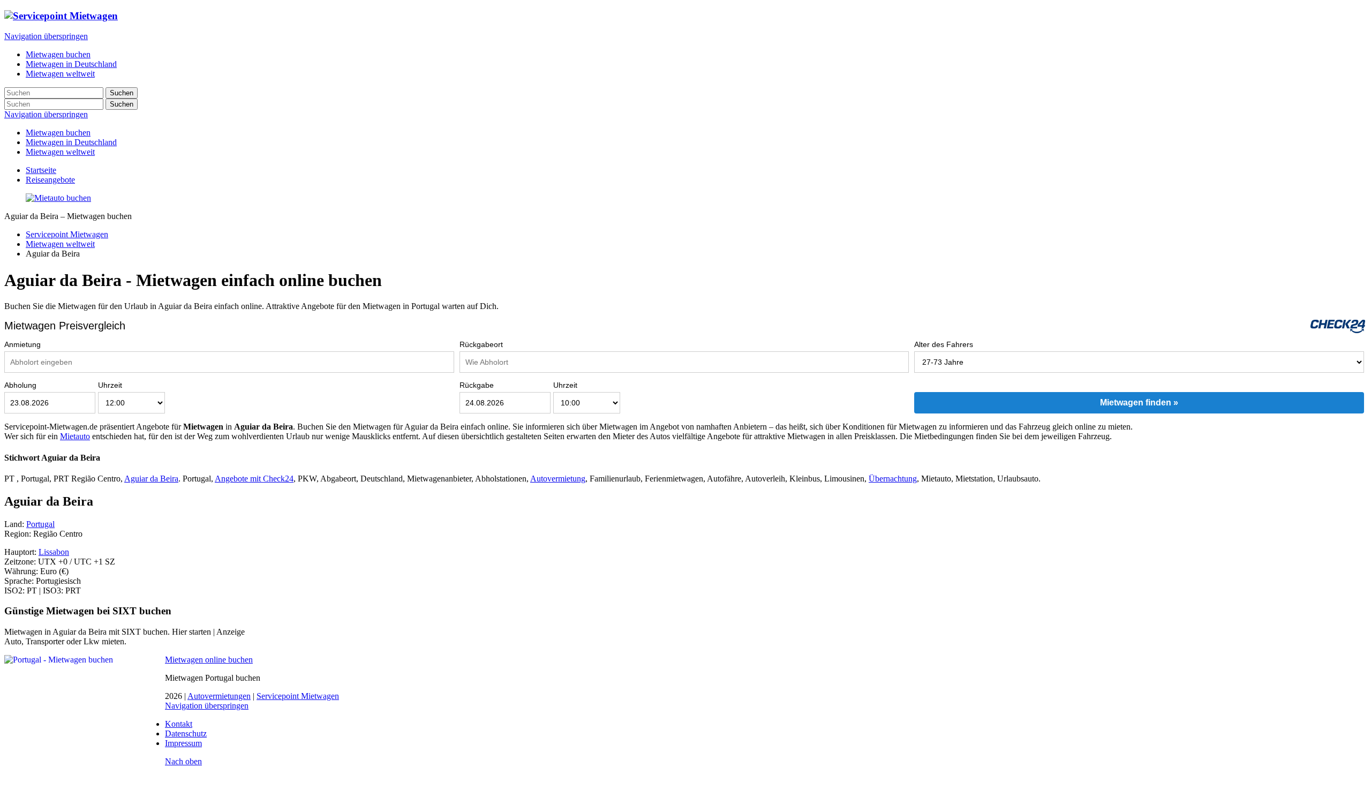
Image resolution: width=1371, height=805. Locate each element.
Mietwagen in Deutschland (71, 142)
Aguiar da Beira (151, 478)
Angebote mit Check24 (254, 478)
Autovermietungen (219, 696)
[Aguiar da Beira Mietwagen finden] (58, 197)
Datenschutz (186, 733)
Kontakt (178, 723)
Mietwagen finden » (1139, 402)
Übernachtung (893, 478)
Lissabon (54, 551)
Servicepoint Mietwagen (67, 234)
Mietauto (75, 436)
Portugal (40, 524)
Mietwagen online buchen (209, 659)
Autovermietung (557, 478)
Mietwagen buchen (58, 132)
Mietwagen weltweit (60, 151)
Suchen (121, 93)
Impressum (183, 743)
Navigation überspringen (46, 36)
